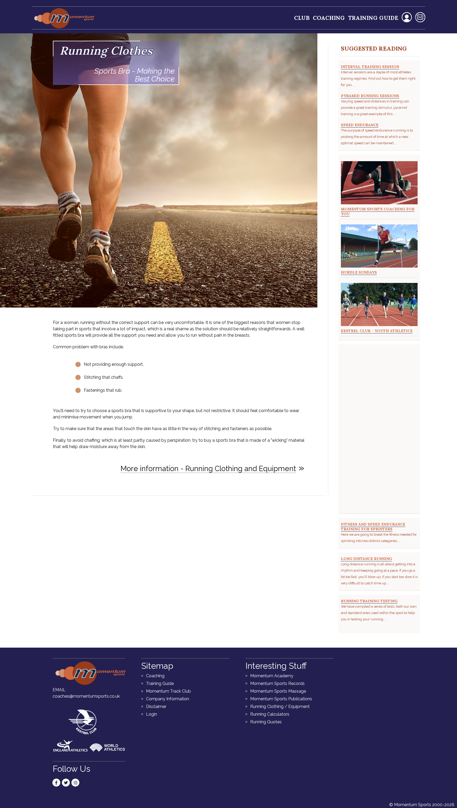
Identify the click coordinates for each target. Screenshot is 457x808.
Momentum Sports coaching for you (377, 211)
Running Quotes (266, 721)
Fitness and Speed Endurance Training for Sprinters (373, 526)
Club (302, 17)
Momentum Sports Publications (281, 698)
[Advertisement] (379, 430)
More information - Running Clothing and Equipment (208, 468)
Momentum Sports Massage (278, 691)
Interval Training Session (370, 66)
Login (151, 714)
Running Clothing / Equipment (280, 706)
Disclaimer (156, 706)
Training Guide (373, 17)
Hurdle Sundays (359, 272)
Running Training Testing (369, 601)
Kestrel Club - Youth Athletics (377, 330)
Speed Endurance (359, 125)
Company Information (167, 698)
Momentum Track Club (168, 691)
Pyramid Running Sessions (370, 95)
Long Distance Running (366, 558)
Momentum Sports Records (277, 683)
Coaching (329, 17)
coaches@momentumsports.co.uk (86, 696)
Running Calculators (269, 714)
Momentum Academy (271, 675)
